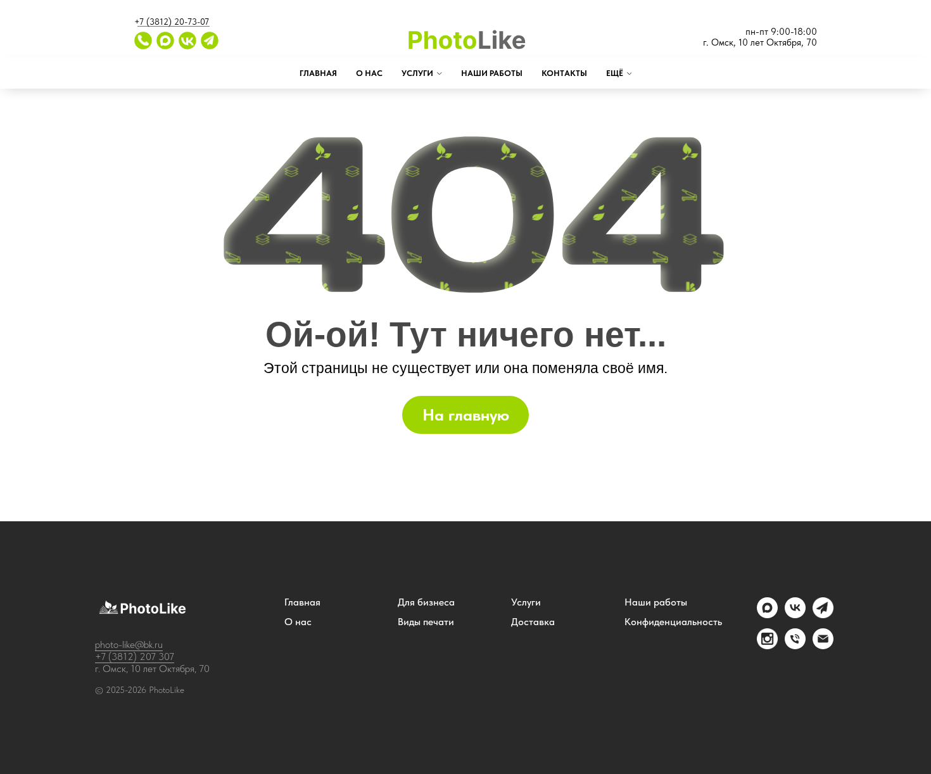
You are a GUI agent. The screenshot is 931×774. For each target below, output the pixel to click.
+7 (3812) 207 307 (134, 656)
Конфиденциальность (673, 622)
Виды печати (426, 622)
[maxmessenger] (767, 614)
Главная (318, 73)
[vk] (795, 614)
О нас (369, 73)
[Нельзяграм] (767, 645)
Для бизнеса (426, 602)
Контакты (564, 73)
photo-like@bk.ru (129, 644)
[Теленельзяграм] (823, 614)
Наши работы (491, 73)
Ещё (614, 73)
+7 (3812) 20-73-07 (171, 21)
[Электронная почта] (823, 645)
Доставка (533, 622)
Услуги (417, 73)
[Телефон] (795, 645)
